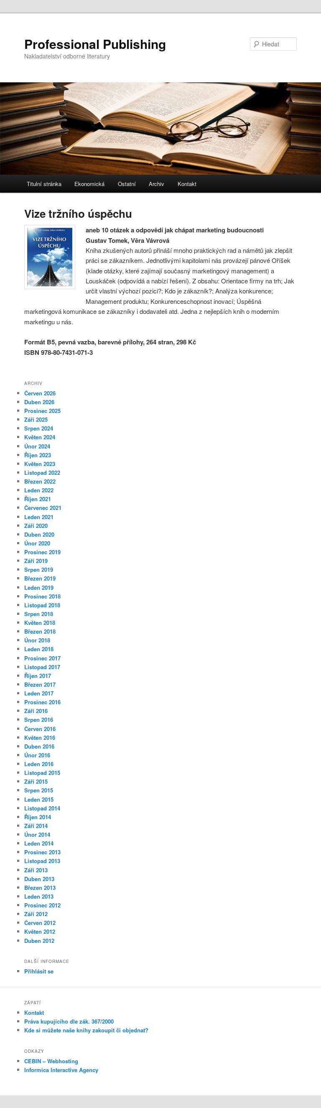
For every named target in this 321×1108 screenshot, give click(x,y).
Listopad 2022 (42, 472)
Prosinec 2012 (42, 905)
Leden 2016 (39, 764)
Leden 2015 (39, 799)
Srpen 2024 (38, 428)
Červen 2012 (40, 923)
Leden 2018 (39, 649)
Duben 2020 (39, 534)
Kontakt (187, 184)
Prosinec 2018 (42, 596)
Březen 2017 (40, 684)
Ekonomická (89, 184)
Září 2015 (36, 781)
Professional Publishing (95, 44)
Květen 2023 (39, 464)
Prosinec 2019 (42, 552)
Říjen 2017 (37, 676)
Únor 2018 (37, 640)
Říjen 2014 (37, 817)
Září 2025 (36, 419)
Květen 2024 (39, 437)
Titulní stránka (44, 184)
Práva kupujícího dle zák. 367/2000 (69, 1021)
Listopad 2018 (42, 605)
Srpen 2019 (38, 569)
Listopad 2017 (42, 667)
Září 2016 (36, 711)
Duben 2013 (39, 879)
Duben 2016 (39, 746)
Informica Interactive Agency (61, 1070)
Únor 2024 (37, 446)
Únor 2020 (37, 543)
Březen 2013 (40, 887)
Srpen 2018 (38, 614)
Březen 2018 (40, 631)
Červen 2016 (40, 729)
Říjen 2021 (37, 499)
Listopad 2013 (42, 861)
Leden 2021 (39, 517)
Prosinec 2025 (42, 411)
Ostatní (127, 184)
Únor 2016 (37, 755)
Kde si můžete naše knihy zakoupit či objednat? (86, 1030)
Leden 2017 (39, 693)
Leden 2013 (39, 896)
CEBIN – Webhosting (51, 1061)
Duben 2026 (39, 402)
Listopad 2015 (42, 773)
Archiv (156, 184)
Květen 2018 (39, 623)
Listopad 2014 (42, 808)
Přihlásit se (39, 971)
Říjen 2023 (37, 455)
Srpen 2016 (38, 719)
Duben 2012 (39, 941)
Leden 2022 (39, 490)
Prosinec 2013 (42, 852)
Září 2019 (36, 561)
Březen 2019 (40, 578)
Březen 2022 (40, 481)
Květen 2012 (39, 931)
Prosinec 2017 (42, 658)
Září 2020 (36, 526)
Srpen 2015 (38, 790)
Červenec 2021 (42, 508)
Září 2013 (36, 870)
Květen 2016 (39, 737)
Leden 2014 (39, 843)
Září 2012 (36, 914)
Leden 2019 (39, 587)
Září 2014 (36, 826)
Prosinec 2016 (42, 702)
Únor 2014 (37, 834)
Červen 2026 (40, 393)
